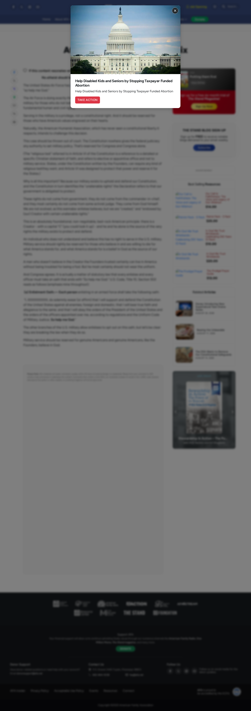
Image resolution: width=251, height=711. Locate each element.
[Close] (175, 11)
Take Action (88, 100)
